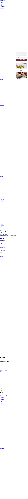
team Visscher (3, 6)
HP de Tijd (2, 238)
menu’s (2, 0)
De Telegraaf (2, 232)
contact (2, 2)
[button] (14, 213)
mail (0, 390)
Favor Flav (2, 243)
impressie (2, 4)
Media (2, 5)
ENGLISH (1, 100)
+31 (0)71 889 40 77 (2, 253)
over (1, 3)
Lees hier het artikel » (2, 236)
